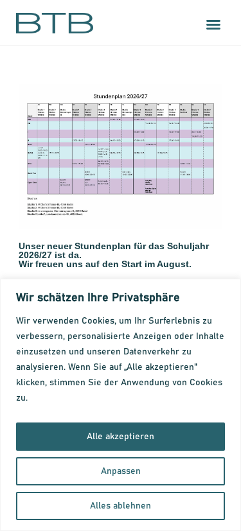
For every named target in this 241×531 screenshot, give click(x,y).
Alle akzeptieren (120, 436)
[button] (213, 24)
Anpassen (121, 471)
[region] (120, 405)
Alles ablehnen (120, 505)
